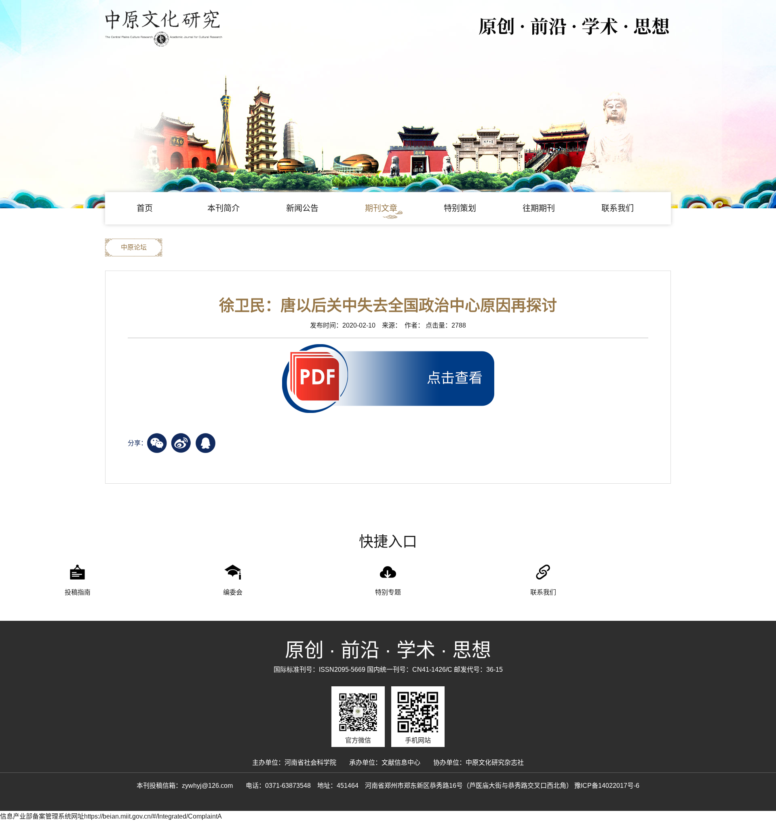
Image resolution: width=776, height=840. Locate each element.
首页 (145, 208)
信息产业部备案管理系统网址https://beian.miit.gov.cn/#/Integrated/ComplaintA (111, 816)
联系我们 (617, 208)
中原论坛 (134, 247)
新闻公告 (302, 208)
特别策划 (460, 208)
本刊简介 (223, 208)
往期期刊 (539, 208)
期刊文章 (381, 208)
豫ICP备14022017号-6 (606, 785)
